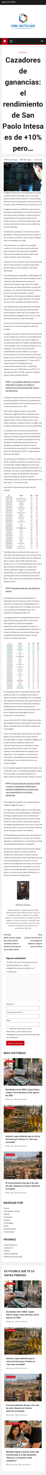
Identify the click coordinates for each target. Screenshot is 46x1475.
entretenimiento (13, 1424)
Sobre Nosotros (10, 1245)
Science (7, 1220)
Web (8, 1020)
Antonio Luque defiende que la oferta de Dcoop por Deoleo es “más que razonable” (23, 1139)
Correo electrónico (14, 1012)
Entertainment (10, 1229)
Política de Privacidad (13, 1256)
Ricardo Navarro (21, 1099)
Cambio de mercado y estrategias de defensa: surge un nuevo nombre (33, 940)
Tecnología (8, 1223)
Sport (6, 1226)
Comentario (12, 971)
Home (6, 1208)
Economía (23, 52)
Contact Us (8, 1248)
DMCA (7, 1250)
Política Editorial (11, 1253)
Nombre (10, 1004)
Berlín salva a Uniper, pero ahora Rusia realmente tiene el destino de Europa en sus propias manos (12, 941)
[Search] (42, 41)
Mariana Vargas (12, 160)
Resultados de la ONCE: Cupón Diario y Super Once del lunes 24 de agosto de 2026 (22, 1092)
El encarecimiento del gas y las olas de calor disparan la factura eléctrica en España (23, 1186)
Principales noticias (12, 1211)
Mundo (7, 1214)
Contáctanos (9, 1231)
